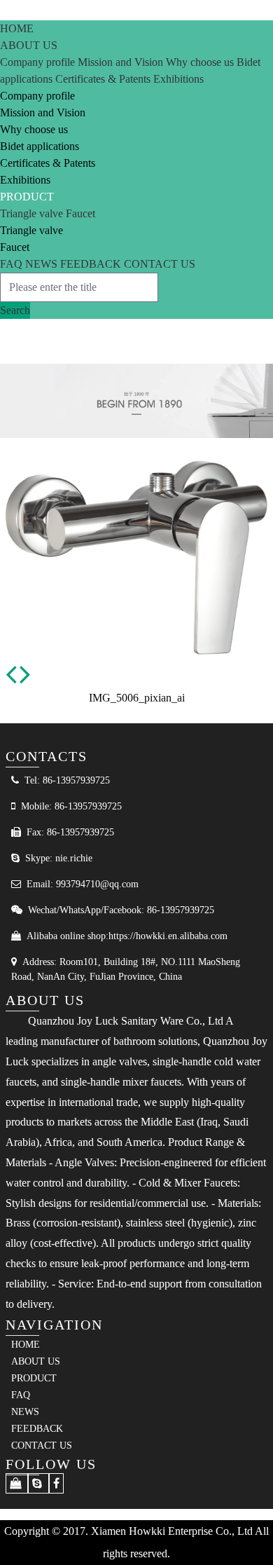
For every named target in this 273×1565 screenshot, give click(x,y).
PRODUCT (27, 197)
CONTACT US (159, 264)
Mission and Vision (122, 62)
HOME (17, 28)
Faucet (80, 213)
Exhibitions (178, 79)
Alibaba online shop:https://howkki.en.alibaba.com (127, 936)
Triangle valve (33, 213)
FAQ (12, 264)
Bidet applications (39, 146)
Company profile (39, 62)
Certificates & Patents (104, 79)
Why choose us (201, 62)
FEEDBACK (92, 264)
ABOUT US (28, 45)
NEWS (42, 264)
